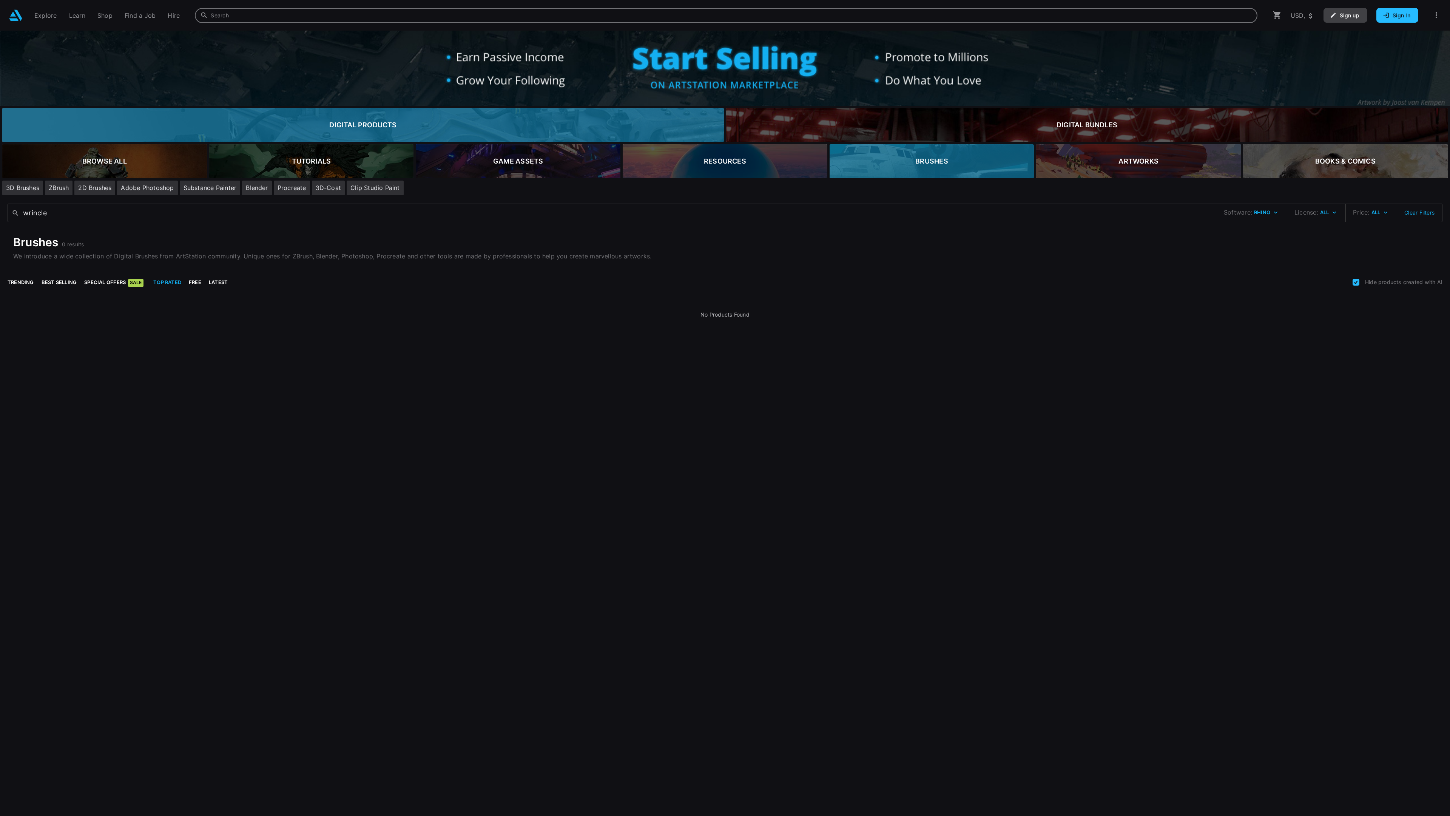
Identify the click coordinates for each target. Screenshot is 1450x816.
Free (195, 282)
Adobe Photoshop (147, 188)
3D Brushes (22, 188)
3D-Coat (328, 188)
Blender (257, 188)
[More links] (1436, 15)
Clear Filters (1419, 212)
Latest (218, 282)
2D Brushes (94, 188)
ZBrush (59, 188)
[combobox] (726, 15)
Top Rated (167, 282)
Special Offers (113, 282)
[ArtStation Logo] (15, 15)
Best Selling (59, 282)
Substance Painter (210, 188)
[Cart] (1277, 15)
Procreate (292, 188)
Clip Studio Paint (375, 188)
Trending (21, 282)
